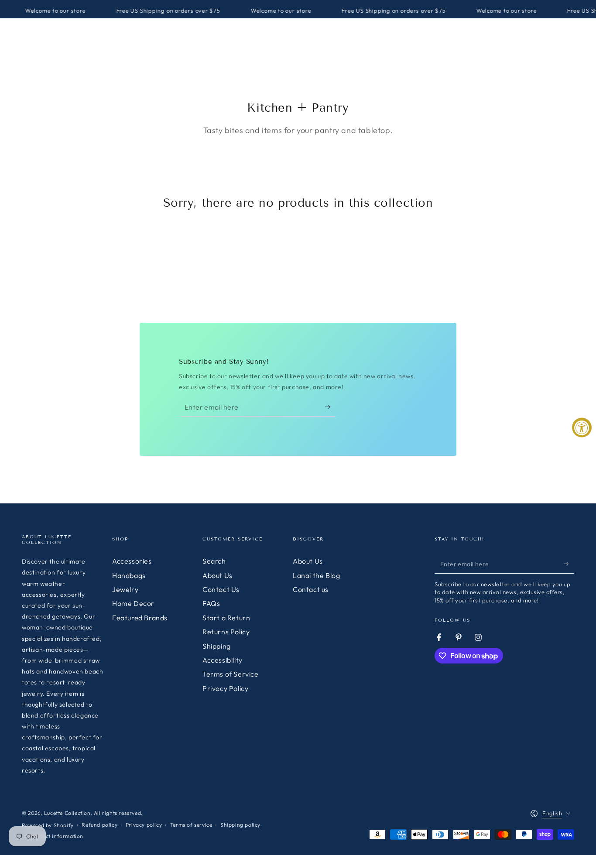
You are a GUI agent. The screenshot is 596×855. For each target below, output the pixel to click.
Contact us (311, 589)
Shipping (216, 646)
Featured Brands (140, 617)
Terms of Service (230, 674)
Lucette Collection (67, 813)
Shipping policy (240, 824)
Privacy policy (144, 824)
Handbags (129, 575)
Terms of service (191, 824)
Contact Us (221, 589)
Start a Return (226, 617)
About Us (217, 575)
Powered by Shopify (48, 825)
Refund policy (99, 824)
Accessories (132, 561)
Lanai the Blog (316, 575)
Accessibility (222, 660)
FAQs (211, 603)
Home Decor (133, 603)
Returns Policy (226, 631)
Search (214, 561)
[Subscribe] (330, 406)
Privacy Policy (225, 688)
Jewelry (125, 589)
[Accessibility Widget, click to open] (582, 428)
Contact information (56, 836)
